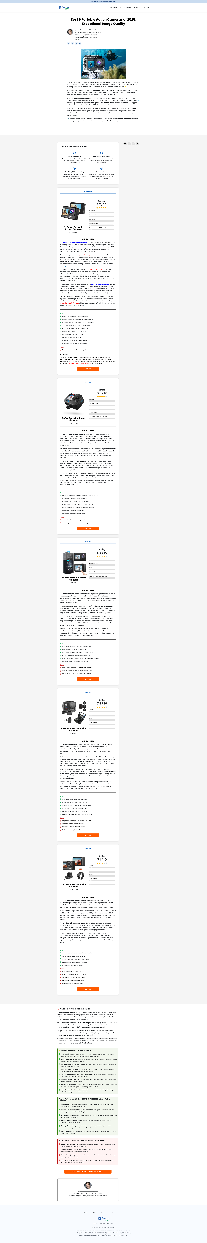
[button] (68, 43)
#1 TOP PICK (88, 192)
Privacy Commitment (125, 7)
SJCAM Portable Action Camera (74, 885)
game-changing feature (100, 284)
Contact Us (146, 7)
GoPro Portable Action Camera (74, 419)
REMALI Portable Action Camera (74, 729)
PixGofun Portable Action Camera (73, 228)
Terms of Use (136, 7)
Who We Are (113, 7)
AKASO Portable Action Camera (73, 578)
